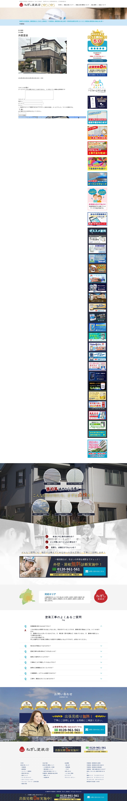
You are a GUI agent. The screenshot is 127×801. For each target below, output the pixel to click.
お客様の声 (46, 777)
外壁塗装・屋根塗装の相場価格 (94, 767)
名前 (20, 101)
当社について (102, 5)
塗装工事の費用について (82, 5)
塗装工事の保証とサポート (50, 771)
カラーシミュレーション (27, 779)
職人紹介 (68, 765)
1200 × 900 (39, 78)
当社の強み (45, 763)
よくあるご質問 (69, 773)
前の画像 (20, 30)
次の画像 (20, 32)
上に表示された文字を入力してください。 (30, 111)
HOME (60, 5)
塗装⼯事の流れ (25, 773)
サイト (20, 105)
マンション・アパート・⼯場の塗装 (30, 781)
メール (21, 103)
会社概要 (67, 763)
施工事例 (94, 5)
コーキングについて (26, 777)
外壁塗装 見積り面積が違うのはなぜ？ (96, 769)
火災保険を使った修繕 (49, 767)
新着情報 (68, 767)
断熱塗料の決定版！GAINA (93, 781)
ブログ (67, 769)
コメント (21, 99)
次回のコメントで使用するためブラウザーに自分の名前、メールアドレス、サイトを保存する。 (47, 107)
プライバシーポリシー (70, 777)
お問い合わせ (68, 771)
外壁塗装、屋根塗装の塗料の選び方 (95, 765)
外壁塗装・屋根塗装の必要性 (94, 763)
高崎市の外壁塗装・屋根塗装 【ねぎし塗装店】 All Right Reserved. (64, 791)
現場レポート (47, 775)
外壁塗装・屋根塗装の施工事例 (50, 773)
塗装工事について (69, 5)
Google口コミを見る (97, 61)
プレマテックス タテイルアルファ (95, 779)
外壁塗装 (24, 767)
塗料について (25, 775)
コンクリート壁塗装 (26, 771)
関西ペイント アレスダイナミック (95, 775)
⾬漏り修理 (24, 783)
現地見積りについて (48, 769)
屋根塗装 (24, 769)
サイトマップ (68, 775)
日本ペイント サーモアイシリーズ (95, 777)
